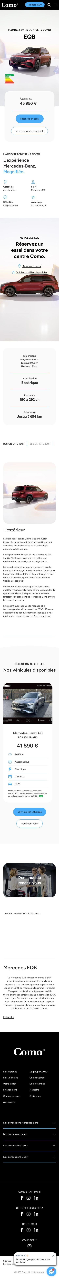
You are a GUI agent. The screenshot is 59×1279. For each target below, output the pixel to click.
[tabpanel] (29, 541)
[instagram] (28, 1197)
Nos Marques (10, 1071)
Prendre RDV (35, 4)
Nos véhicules (10, 1077)
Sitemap (7, 1261)
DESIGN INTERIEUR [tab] (40, 444)
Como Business (38, 1077)
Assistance (35, 1096)
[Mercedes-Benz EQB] (27, 703)
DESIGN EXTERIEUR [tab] (13, 444)
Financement (10, 1089)
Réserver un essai (31, 266)
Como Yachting (37, 1083)
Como (24, 1272)
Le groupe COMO (39, 1071)
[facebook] (22, 1197)
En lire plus (8, 1017)
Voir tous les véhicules (30, 811)
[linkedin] (36, 1197)
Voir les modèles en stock (29, 131)
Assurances (9, 1102)
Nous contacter (29, 823)
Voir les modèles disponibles (31, 272)
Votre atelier (9, 1083)
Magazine (34, 1089)
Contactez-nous (11, 1096)
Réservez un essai (29, 118)
